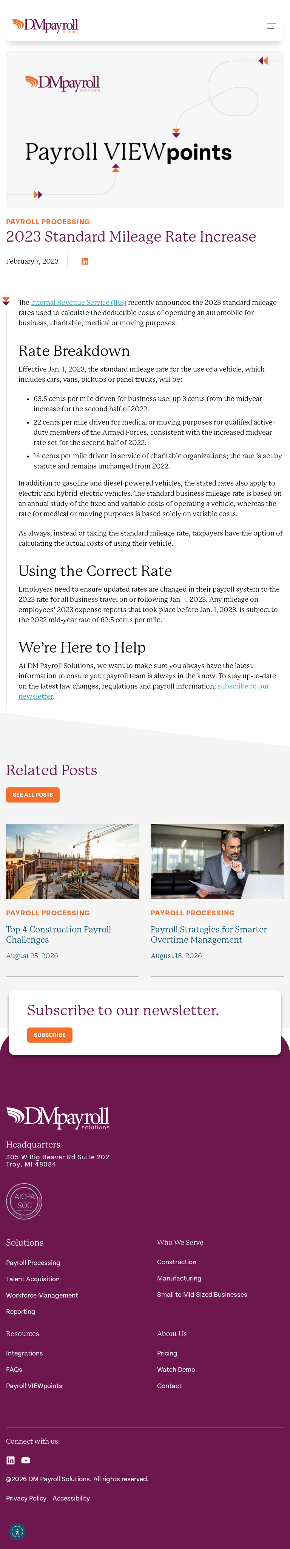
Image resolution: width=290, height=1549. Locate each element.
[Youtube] (25, 1460)
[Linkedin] (10, 1460)
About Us (172, 1334)
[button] (85, 261)
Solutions (25, 1243)
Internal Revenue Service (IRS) (78, 302)
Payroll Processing (48, 222)
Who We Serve (180, 1242)
